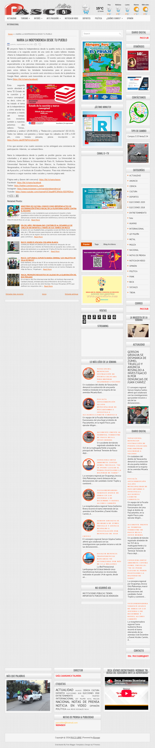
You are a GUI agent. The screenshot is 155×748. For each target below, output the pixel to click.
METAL (132, 239)
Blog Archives (110, 244)
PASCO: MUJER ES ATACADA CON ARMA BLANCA (39, 242)
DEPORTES (87, 18)
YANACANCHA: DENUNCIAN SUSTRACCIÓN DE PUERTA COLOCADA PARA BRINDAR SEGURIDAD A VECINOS (137, 446)
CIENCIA (132, 186)
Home (10, 34)
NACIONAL (134, 250)
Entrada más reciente (14, 294)
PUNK (131, 276)
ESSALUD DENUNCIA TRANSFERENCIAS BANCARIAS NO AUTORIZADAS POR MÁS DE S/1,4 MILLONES (109, 559)
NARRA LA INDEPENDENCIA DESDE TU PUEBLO (42, 39)
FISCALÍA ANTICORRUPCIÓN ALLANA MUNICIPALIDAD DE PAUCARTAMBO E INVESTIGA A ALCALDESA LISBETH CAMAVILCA (100, 407)
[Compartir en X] (14, 195)
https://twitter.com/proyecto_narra (29, 185)
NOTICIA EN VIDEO (71, 18)
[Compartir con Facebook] (17, 195)
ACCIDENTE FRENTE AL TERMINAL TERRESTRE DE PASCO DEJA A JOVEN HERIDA (138, 530)
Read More (35, 220)
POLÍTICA (98, 18)
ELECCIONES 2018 (137, 207)
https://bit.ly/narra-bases (50, 179)
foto (131, 218)
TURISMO (25, 18)
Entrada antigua (71, 294)
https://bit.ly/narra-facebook (25, 79)
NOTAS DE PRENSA (137, 255)
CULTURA (133, 191)
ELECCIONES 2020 (137, 202)
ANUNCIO (133, 181)
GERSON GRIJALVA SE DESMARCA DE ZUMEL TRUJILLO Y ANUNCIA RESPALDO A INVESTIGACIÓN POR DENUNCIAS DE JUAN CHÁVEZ (101, 528)
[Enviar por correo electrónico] (8, 195)
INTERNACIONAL (13, 24)
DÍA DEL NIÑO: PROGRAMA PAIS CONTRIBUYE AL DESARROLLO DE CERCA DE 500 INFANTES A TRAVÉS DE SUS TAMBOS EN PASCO (46, 226)
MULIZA (132, 244)
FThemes (96, 745)
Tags (97, 244)
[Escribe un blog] (11, 195)
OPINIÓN (130, 18)
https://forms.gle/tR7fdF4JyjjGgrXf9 (22, 140)
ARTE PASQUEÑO (54, 18)
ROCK (131, 282)
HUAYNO (133, 223)
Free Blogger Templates (75, 745)
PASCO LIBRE (76, 737)
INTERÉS (38, 18)
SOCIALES (133, 287)
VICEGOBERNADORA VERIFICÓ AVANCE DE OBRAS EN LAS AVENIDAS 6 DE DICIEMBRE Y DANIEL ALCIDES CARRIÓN (138, 611)
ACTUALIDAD (11, 18)
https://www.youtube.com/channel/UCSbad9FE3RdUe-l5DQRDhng (44, 192)
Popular (86, 244)
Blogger (96, 737)
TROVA (132, 292)
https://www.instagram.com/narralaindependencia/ (39, 189)
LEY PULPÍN (134, 234)
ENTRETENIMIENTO (138, 213)
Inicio (44, 294)
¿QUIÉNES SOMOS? (114, 18)
